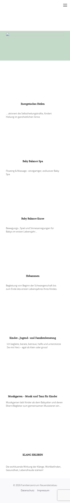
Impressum (43, 490)
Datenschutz (27, 490)
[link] (35, 82)
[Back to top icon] (62, 495)
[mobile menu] (65, 5)
